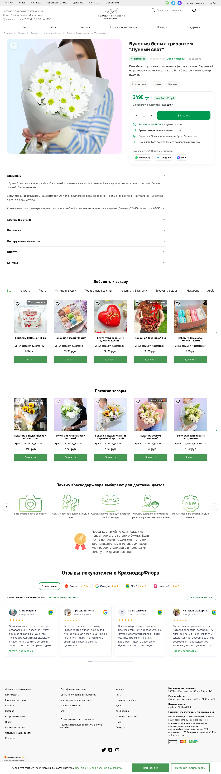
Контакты (94, 2)
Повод (161, 27)
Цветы (52, 27)
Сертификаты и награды (73, 689)
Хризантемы (139, 84)
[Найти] (153, 10)
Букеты (83, 27)
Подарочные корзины (98, 290)
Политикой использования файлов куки (98, 768)
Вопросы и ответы (15, 716)
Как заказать (12, 694)
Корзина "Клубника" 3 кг (150, 338)
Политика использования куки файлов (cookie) (81, 726)
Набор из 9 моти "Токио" (71, 338)
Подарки (192, 27)
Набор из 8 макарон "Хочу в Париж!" (190, 339)
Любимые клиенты (70, 705)
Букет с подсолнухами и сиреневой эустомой (110, 437)
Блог (62, 711)
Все (9, 290)
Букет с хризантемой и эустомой (70, 437)
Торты (43, 290)
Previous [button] (6, 332)
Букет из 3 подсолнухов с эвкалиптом (30, 437)
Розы (23, 27)
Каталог (9, 2)
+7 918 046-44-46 (195, 3)
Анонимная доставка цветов (75, 700)
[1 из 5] (150, 58)
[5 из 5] (163, 58)
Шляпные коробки (126, 700)
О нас (22, 2)
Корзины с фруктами (134, 290)
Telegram (165, 157)
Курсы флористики (15, 727)
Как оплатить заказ (57, 2)
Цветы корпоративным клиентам (78, 694)
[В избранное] (13, 45)
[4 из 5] (160, 58)
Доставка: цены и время (18, 689)
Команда (36, 2)
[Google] (105, 612)
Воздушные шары (166, 290)
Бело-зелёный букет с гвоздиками (191, 437)
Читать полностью (21, 651)
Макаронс (193, 290)
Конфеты (25, 290)
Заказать (30, 457)
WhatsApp (144, 157)
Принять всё (150, 768)
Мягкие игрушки (65, 290)
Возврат (9, 711)
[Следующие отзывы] (212, 630)
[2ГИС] (51, 612)
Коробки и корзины (122, 27)
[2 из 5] (153, 58)
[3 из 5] (157, 58)
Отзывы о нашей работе (18, 733)
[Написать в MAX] (179, 3)
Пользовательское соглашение (77, 719)
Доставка (78, 2)
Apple (210, 290)
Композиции (122, 711)
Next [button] (214, 332)
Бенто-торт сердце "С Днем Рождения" (110, 339)
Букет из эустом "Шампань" (150, 437)
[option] (64, 96)
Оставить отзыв (201, 597)
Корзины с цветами (126, 716)
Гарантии (10, 705)
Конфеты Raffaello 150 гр (30, 338)
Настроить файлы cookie (190, 768)
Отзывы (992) (112, 2)
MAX (183, 157)
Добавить (30, 359)
